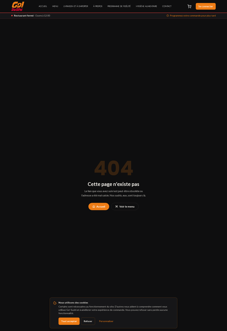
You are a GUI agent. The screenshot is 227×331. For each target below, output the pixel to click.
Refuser (88, 321)
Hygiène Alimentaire (146, 6)
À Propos (97, 6)
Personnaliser (106, 321)
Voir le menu (126, 206)
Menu (55, 6)
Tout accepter (69, 321)
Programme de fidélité (119, 6)
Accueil (43, 6)
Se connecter (205, 6)
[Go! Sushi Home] (17, 6)
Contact (166, 6)
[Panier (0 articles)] (189, 6)
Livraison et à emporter (75, 6)
